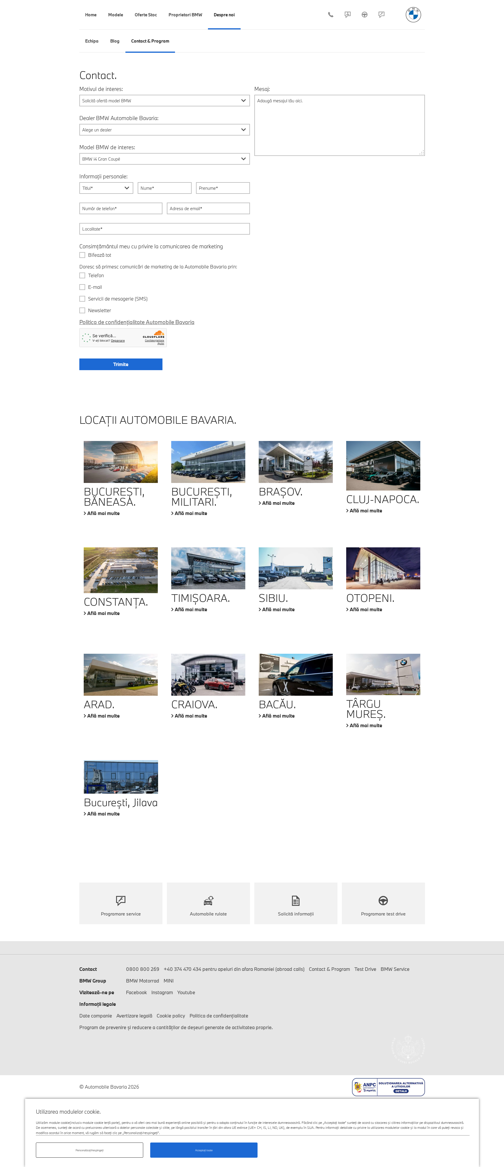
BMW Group (92, 981)
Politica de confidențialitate (219, 1016)
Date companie (95, 1016)
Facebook (136, 992)
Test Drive (365, 15)
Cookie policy (171, 1016)
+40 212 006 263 (331, 15)
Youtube (186, 992)
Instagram (162, 992)
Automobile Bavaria (413, 14)
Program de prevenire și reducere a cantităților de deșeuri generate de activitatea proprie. (176, 1027)
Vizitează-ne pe (96, 992)
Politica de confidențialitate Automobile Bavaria (137, 322)
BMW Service (395, 969)
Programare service (381, 15)
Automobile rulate (208, 914)
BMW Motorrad (142, 981)
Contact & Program (348, 15)
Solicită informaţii (296, 914)
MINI (169, 981)
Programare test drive (383, 914)
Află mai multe (103, 513)
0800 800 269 (142, 969)
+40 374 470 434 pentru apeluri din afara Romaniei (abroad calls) (234, 969)
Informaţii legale (97, 1004)
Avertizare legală (134, 1016)
